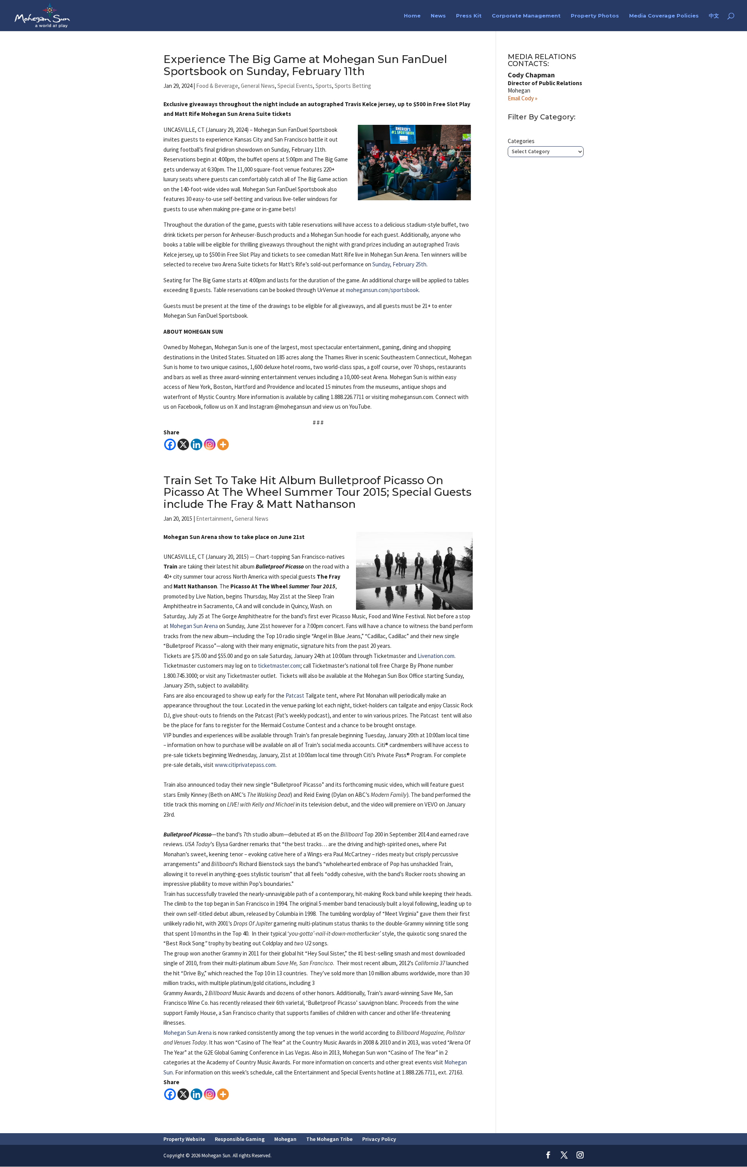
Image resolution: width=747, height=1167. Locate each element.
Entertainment (214, 518)
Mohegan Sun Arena (194, 626)
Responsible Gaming (240, 1139)
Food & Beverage (217, 85)
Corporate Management (526, 16)
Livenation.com (435, 656)
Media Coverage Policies (664, 16)
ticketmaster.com (279, 665)
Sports (324, 85)
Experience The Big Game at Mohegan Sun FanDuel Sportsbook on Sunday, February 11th (305, 65)
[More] (223, 444)
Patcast (295, 695)
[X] (183, 444)
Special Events (295, 85)
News (438, 16)
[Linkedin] (196, 444)
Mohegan (285, 1139)
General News (258, 85)
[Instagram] (210, 444)
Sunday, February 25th (399, 264)
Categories (521, 141)
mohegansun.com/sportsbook (382, 290)
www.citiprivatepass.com (245, 764)
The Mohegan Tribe (329, 1139)
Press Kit (469, 16)
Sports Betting (353, 85)
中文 (714, 16)
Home (412, 16)
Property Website (184, 1139)
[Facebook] (170, 444)
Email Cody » (522, 98)
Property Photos (595, 16)
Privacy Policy (379, 1139)
